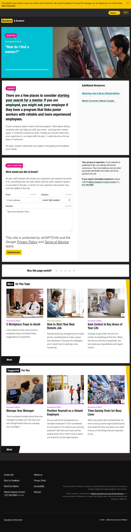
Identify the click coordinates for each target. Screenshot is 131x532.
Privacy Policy (40, 480)
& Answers (13, 20)
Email (8, 194)
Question (9, 206)
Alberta (9, 12)
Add (92, 12)
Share (87, 12)
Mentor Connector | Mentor (98, 100)
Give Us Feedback (12, 480)
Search (113, 13)
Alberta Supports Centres (14, 491)
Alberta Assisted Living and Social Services (107, 493)
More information (8, 5)
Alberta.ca (38, 474)
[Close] (128, 3)
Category (44, 194)
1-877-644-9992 (10, 495)
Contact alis (9, 474)
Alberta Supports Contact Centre (102, 181)
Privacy (27, 241)
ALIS (21, 13)
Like (98, 12)
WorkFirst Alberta (11, 486)
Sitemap (37, 491)
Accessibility (39, 486)
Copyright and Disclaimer (13, 519)
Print (104, 12)
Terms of (57, 241)
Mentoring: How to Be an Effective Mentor (101, 93)
